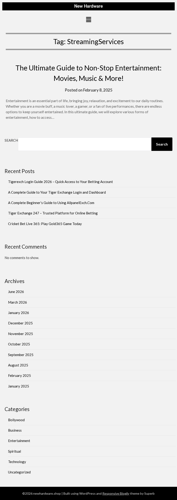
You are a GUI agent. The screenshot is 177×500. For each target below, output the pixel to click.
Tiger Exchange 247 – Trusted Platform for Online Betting (53, 213)
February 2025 (19, 375)
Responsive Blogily (115, 493)
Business (15, 430)
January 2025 (18, 386)
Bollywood (16, 420)
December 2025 (20, 323)
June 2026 (16, 292)
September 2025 (20, 355)
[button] (88, 20)
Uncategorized (19, 472)
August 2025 (18, 365)
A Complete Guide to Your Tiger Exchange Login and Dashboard (57, 192)
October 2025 (19, 344)
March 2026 (17, 302)
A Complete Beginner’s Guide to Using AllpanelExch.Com (51, 203)
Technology (17, 462)
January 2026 (18, 313)
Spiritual (14, 451)
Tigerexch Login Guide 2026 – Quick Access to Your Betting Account (60, 182)
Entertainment (19, 441)
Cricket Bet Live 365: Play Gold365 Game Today (45, 224)
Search (11, 140)
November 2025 (20, 334)
